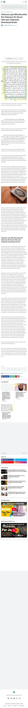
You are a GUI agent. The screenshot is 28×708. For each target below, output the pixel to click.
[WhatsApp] (13, 376)
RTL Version (21, 705)
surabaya (17, 337)
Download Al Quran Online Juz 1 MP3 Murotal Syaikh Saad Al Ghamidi (16, 487)
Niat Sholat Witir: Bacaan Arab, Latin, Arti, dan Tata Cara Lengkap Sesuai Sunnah (17, 493)
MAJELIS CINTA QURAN (18, 703)
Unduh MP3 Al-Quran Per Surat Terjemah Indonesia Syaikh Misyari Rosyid (17, 482)
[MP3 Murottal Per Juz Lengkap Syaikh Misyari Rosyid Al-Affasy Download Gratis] (21, 387)
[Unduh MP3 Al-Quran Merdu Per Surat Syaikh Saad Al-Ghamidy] (4, 477)
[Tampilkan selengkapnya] (21, 376)
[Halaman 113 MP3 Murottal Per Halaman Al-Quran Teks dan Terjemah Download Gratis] (7, 407)
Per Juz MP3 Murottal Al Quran (14, 369)
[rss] (20, 698)
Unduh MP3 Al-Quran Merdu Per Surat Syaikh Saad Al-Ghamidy (16, 476)
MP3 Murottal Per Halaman (17, 373)
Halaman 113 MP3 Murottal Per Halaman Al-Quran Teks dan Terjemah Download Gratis (6, 415)
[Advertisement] (14, 42)
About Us (10, 705)
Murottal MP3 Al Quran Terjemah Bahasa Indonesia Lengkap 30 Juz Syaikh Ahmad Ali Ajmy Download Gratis (6, 396)
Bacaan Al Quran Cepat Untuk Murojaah (14, 7)
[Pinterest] (16, 376)
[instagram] (17, 698)
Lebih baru (4, 453)
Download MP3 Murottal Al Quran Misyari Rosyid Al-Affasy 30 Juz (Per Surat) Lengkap (17, 471)
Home (5, 705)
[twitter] (11, 698)
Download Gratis (7, 373)
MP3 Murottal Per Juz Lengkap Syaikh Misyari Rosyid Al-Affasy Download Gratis (21, 395)
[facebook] (8, 698)
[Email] (18, 376)
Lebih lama (24, 453)
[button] (1, 2)
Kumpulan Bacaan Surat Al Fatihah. (17, 182)
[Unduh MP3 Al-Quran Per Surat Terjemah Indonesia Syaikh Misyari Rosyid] (4, 483)
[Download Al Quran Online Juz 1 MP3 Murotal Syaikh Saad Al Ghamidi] (4, 488)
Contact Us (15, 705)
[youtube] (14, 698)
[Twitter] (11, 376)
